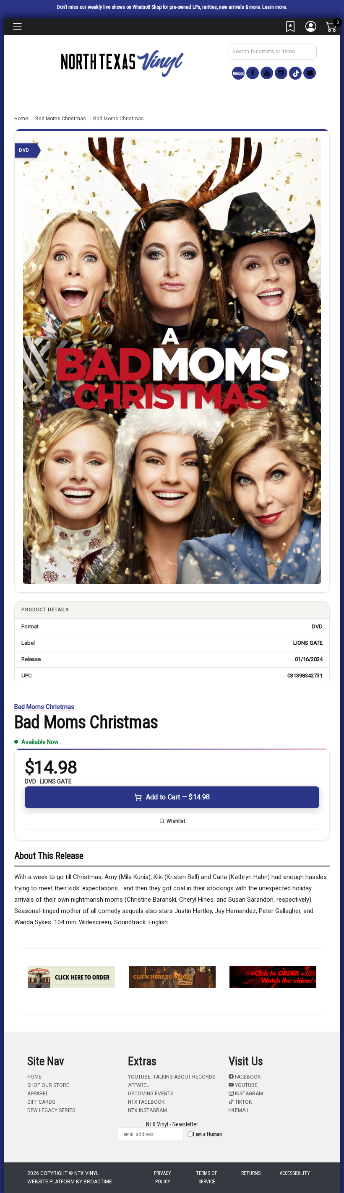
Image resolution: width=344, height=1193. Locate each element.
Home (21, 119)
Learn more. (274, 7)
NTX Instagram (147, 1110)
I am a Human (207, 1134)
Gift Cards (41, 1102)
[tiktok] (295, 73)
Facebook (247, 1077)
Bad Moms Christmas (60, 119)
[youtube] (267, 73)
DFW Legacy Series (51, 1110)
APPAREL (37, 1094)
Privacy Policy (162, 1177)
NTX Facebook (146, 1102)
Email (241, 1110)
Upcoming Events (150, 1094)
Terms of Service (206, 1177)
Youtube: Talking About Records (171, 1077)
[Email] (309, 73)
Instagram (248, 1094)
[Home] (121, 63)
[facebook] (252, 73)
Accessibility (295, 1173)
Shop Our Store (48, 1085)
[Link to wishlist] (291, 28)
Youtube (246, 1085)
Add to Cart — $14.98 (178, 797)
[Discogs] (238, 73)
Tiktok (243, 1102)
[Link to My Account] (311, 28)
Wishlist (176, 821)
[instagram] (281, 73)
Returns (251, 1173)
